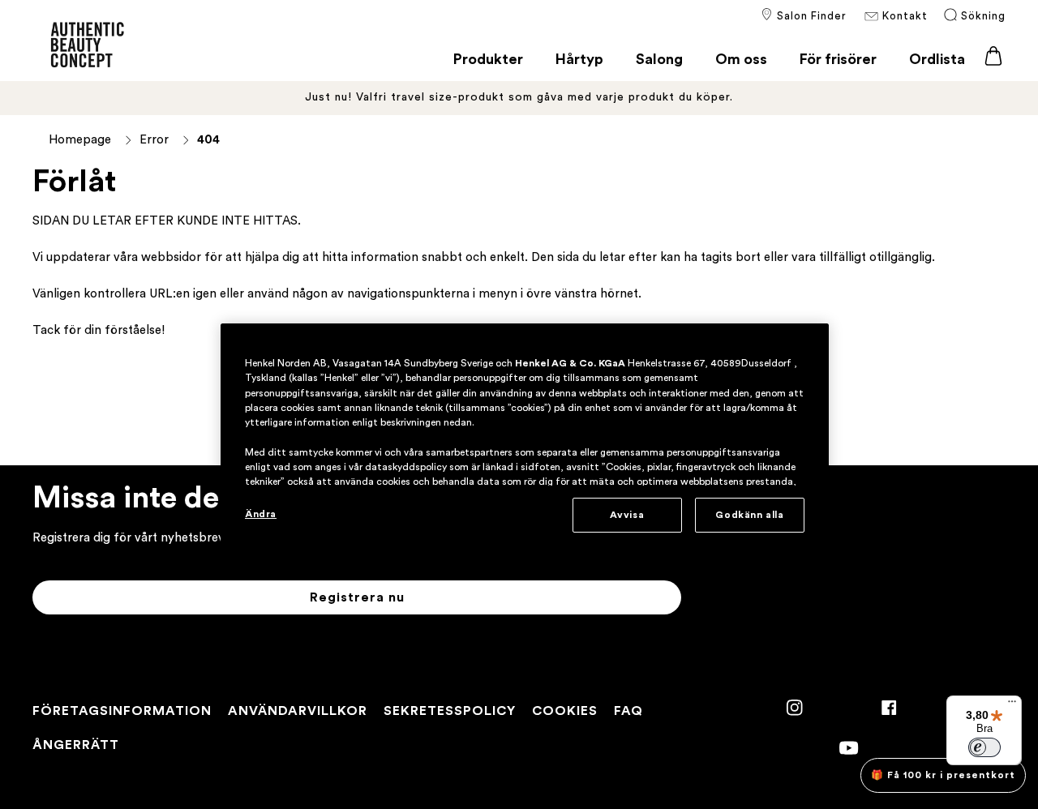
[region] (525, 442)
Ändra (261, 514)
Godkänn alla (749, 515)
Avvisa (627, 515)
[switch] (984, 747)
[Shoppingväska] (993, 57)
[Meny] (1012, 705)
